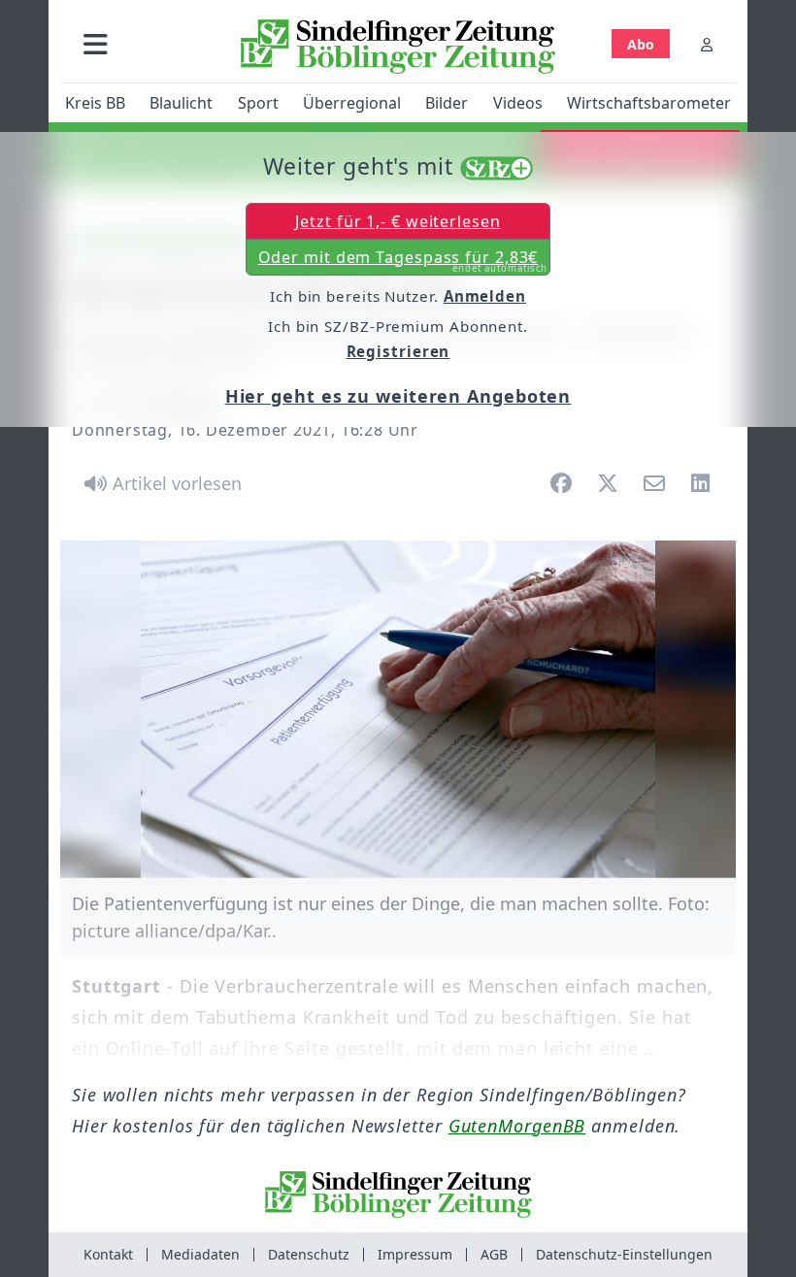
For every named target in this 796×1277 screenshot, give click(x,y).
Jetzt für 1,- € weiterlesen (397, 221)
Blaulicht (181, 103)
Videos (518, 103)
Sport (258, 103)
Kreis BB (95, 103)
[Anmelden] (707, 44)
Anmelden (485, 296)
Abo (640, 44)
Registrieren (398, 351)
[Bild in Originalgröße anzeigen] (398, 709)
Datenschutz (308, 1254)
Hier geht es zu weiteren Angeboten (398, 396)
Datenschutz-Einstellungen (624, 1254)
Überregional (352, 103)
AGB (494, 1254)
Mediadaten (200, 1254)
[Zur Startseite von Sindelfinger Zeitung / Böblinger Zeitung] (398, 46)
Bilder (446, 103)
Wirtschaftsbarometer (649, 103)
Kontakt (108, 1254)
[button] (95, 44)
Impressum (415, 1254)
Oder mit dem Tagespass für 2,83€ (403, 261)
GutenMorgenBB (517, 1125)
